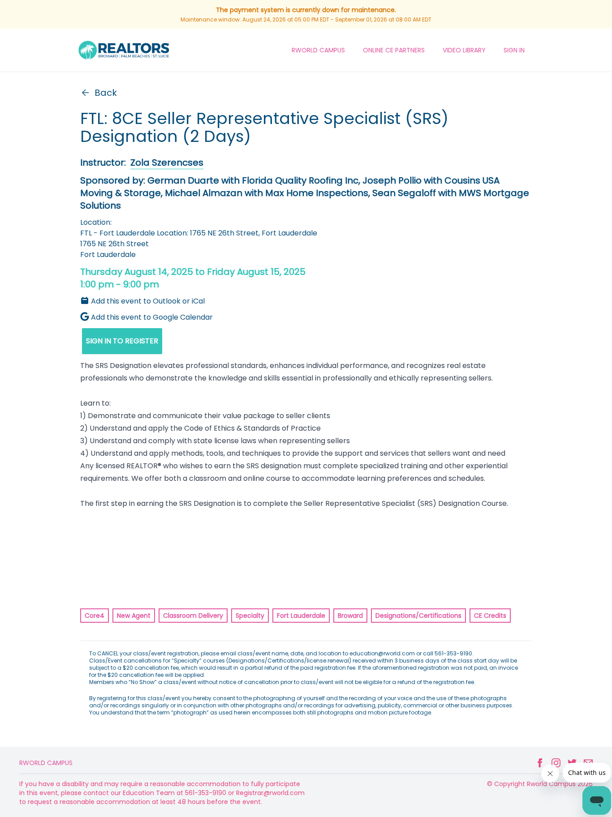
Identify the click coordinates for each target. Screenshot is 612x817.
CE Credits (490, 615)
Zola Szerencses (166, 162)
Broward (350, 615)
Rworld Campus (46, 762)
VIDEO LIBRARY (464, 50)
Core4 (94, 615)
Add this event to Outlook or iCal (148, 301)
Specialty (250, 615)
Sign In (514, 50)
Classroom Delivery (193, 615)
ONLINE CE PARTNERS (394, 50)
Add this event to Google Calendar (152, 317)
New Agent (134, 615)
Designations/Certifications (418, 615)
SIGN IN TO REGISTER (122, 341)
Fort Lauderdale (301, 615)
